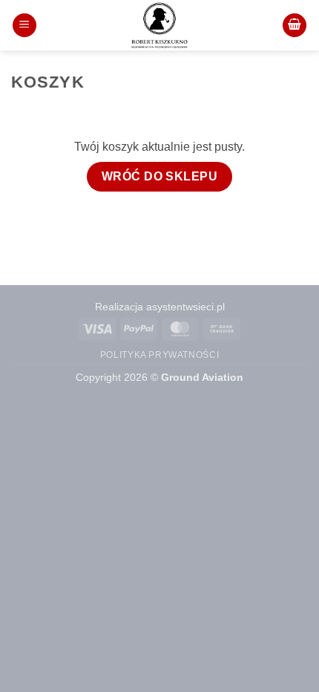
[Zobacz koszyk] (294, 25)
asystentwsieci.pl (185, 307)
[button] (24, 25)
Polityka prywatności (159, 355)
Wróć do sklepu (160, 176)
